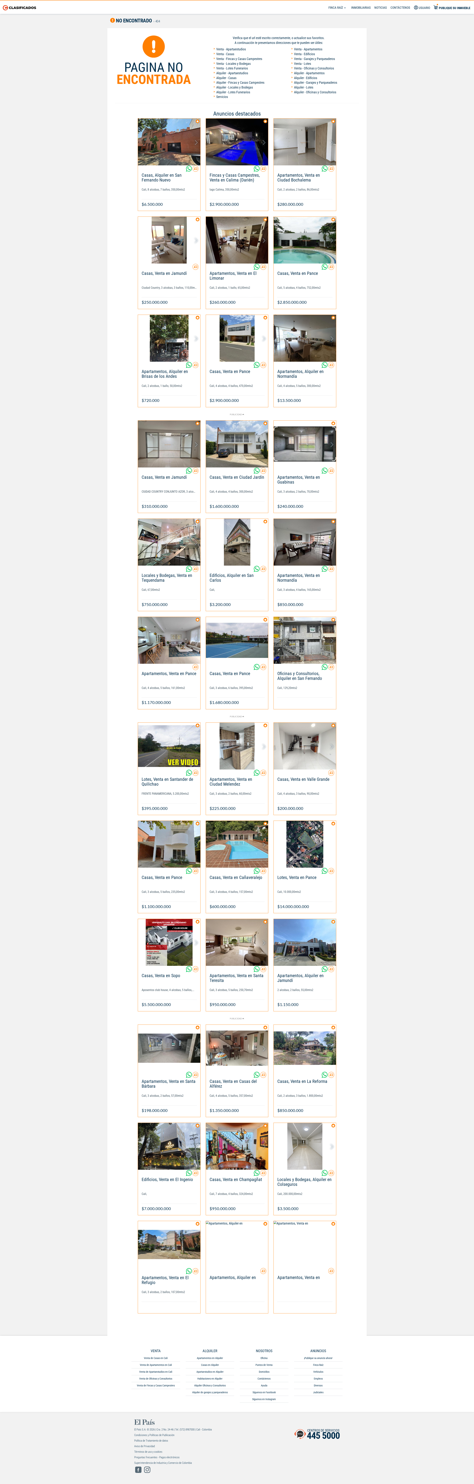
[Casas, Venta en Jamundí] (169, 240)
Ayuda (264, 1385)
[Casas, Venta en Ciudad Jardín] (237, 444)
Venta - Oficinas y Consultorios (314, 68)
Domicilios (264, 1371)
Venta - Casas (225, 54)
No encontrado (133, 21)
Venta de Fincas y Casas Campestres (156, 1385)
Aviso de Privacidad (144, 1446)
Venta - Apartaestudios (231, 49)
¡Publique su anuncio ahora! (318, 1358)
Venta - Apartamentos (308, 49)
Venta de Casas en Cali (156, 1358)
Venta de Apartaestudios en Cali (155, 1371)
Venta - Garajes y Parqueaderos (314, 59)
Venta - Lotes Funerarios (232, 68)
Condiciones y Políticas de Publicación (154, 1435)
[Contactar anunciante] (195, 170)
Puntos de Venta (264, 1364)
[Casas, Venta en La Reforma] (305, 1048)
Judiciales (318, 1392)
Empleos (318, 1378)
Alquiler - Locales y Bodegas (234, 87)
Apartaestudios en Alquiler (209, 1371)
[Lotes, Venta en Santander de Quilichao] (169, 746)
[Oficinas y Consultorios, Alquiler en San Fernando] (305, 640)
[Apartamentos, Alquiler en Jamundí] (305, 942)
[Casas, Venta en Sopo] (169, 942)
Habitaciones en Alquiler (209, 1378)
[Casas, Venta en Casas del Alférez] (237, 1048)
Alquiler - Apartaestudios (232, 73)
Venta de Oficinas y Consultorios (155, 1378)
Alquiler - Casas (226, 78)
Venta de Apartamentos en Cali (156, 1364)
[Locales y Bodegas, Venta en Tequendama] (169, 542)
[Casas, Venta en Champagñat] (237, 1146)
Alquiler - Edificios (305, 78)
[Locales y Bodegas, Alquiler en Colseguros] (305, 1146)
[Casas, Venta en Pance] (305, 240)
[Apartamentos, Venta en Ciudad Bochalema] (305, 142)
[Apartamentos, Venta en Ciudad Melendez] (237, 746)
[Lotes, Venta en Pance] (305, 844)
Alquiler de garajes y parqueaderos (210, 1392)
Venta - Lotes (302, 64)
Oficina (264, 1358)
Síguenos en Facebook (264, 1392)
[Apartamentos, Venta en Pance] (169, 640)
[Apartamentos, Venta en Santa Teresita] (237, 942)
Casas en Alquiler (210, 1364)
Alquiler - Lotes (303, 87)
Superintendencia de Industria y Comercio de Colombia (163, 1463)
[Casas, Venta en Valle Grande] (305, 746)
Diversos (318, 1385)
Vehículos (318, 1371)
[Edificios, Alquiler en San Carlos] (237, 542)
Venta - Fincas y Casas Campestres (239, 59)
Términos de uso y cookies (148, 1451)
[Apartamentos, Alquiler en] (237, 1244)
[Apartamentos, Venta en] (305, 1244)
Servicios (222, 97)
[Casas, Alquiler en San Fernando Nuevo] (169, 142)
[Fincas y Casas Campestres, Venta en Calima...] (237, 142)
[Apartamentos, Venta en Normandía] (305, 542)
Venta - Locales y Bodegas (233, 64)
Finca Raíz (336, 7)
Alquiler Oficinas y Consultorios (210, 1385)
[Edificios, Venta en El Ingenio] (169, 1146)
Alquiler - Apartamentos (309, 73)
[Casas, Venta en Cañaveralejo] (237, 844)
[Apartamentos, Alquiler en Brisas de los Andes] (169, 338)
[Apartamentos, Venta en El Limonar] (237, 240)
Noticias (380, 7)
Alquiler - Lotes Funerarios (233, 92)
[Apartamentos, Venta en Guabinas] (305, 444)
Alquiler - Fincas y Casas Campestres (240, 82)
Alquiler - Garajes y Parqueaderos (315, 82)
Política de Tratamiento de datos (151, 1440)
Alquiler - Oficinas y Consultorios (315, 92)
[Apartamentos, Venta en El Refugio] (169, 1244)
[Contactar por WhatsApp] (189, 170)
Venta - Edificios (304, 54)
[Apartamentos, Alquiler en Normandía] (305, 338)
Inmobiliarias (361, 7)
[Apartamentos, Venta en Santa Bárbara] (169, 1048)
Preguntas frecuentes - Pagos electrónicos (157, 1457)
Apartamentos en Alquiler (210, 1358)
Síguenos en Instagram (264, 1399)
